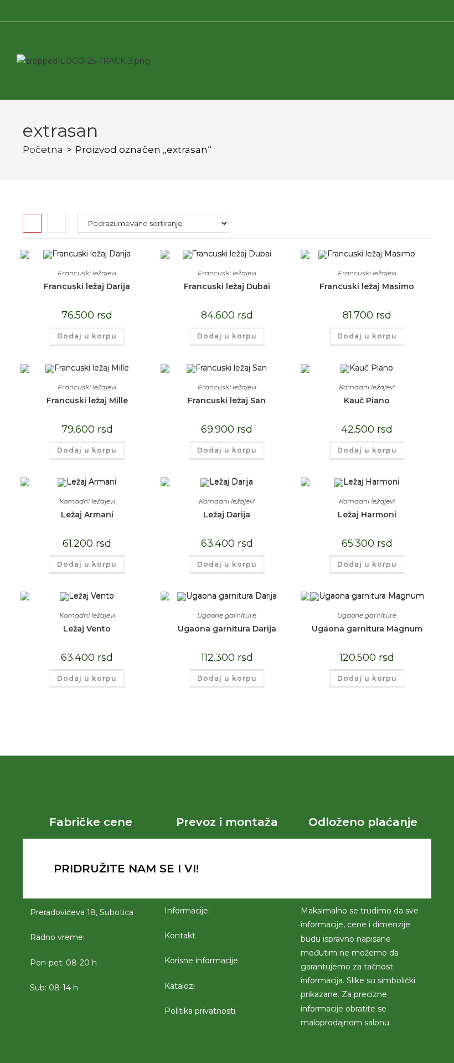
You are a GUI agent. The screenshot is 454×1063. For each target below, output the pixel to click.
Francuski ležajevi (87, 273)
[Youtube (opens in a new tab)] (238, 9)
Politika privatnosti (199, 1011)
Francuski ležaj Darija (87, 286)
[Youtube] (359, 868)
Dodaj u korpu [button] (87, 336)
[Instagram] (328, 868)
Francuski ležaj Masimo (366, 286)
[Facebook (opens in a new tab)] (214, 9)
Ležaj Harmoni (367, 515)
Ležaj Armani (87, 515)
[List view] (56, 223)
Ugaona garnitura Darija (227, 629)
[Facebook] (298, 868)
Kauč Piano (367, 400)
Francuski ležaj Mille (87, 400)
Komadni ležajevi (367, 387)
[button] (386, 60)
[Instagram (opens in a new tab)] (225, 9)
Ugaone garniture (226, 615)
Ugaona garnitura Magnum (367, 629)
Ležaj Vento (87, 629)
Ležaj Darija (226, 515)
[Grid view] (32, 223)
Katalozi (179, 986)
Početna (43, 149)
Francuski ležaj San (227, 400)
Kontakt (179, 936)
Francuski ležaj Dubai (227, 286)
